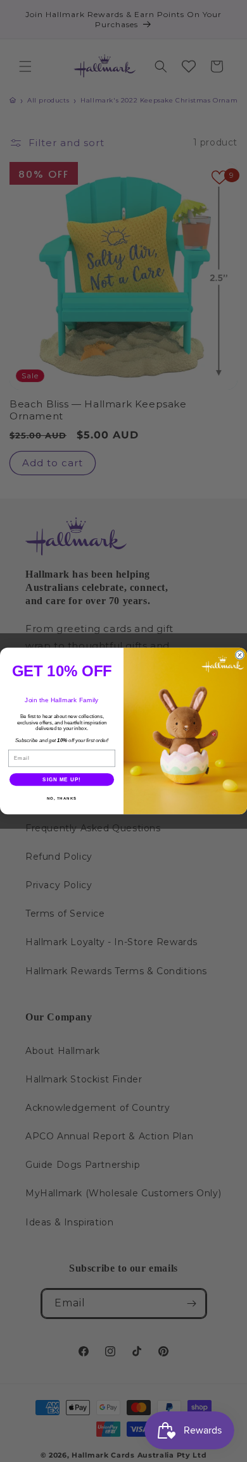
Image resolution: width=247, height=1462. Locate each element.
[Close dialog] (240, 655)
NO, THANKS (62, 798)
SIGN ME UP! (61, 780)
